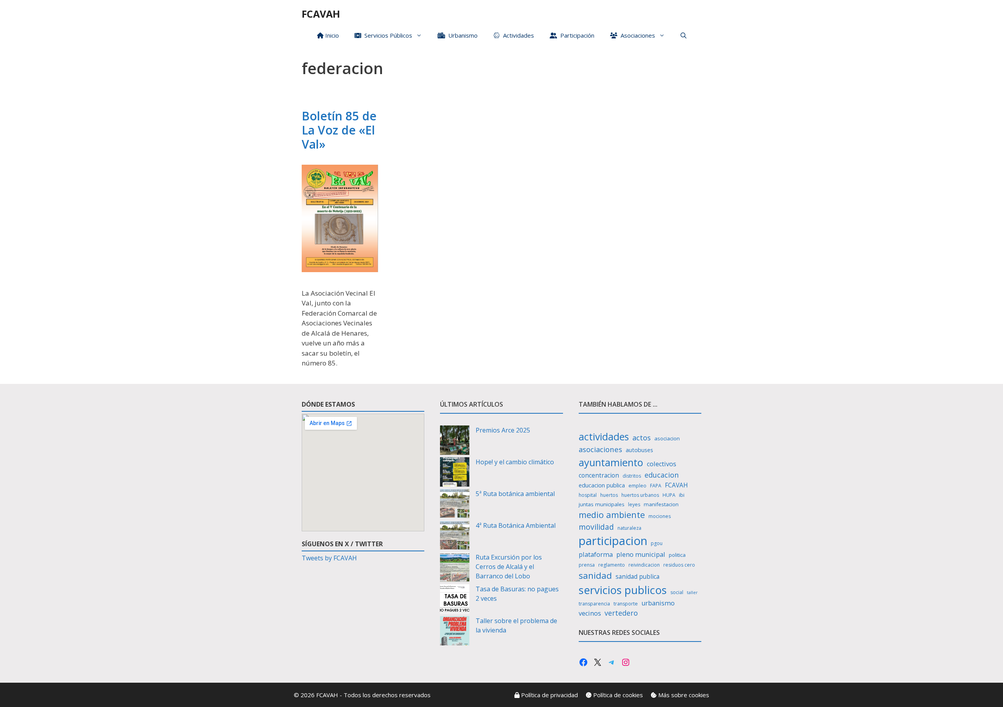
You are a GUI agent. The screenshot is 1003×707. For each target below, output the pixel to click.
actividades (604, 436)
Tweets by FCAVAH (329, 558)
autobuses (639, 450)
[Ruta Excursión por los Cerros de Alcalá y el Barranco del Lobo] (454, 568)
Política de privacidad (549, 695)
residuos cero (679, 565)
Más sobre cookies (683, 695)
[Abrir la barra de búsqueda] (683, 35)
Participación (575, 35)
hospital (588, 495)
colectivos (661, 464)
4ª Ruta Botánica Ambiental (516, 525)
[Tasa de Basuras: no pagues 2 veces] (454, 600)
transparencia (594, 603)
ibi (681, 494)
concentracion (599, 475)
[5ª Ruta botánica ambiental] (454, 505)
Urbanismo (461, 35)
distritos (632, 476)
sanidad (595, 575)
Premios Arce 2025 (503, 430)
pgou (657, 543)
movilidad (596, 527)
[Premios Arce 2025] (454, 441)
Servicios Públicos (386, 35)
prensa (587, 565)
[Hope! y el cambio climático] (454, 473)
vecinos (590, 613)
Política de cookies (617, 695)
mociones (659, 516)
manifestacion (661, 504)
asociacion (667, 438)
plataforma (596, 554)
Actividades (517, 35)
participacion (613, 541)
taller (692, 592)
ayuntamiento (611, 462)
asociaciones (600, 449)
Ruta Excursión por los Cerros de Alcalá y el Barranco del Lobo (509, 566)
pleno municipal (640, 554)
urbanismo (658, 603)
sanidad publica (637, 577)
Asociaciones (636, 35)
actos (641, 437)
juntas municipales (602, 504)
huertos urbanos (640, 495)
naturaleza (629, 528)
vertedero (621, 613)
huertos (609, 495)
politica (677, 554)
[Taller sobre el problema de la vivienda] (454, 632)
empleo (637, 485)
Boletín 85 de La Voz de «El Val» (339, 130)
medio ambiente (612, 514)
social (676, 592)
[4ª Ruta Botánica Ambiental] (454, 537)
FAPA (655, 485)
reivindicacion (644, 565)
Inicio (331, 35)
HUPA (669, 495)
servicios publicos (623, 590)
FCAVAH (321, 13)
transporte (626, 603)
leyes (634, 504)
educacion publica (602, 485)
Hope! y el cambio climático (515, 462)
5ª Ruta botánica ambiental (515, 493)
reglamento (611, 565)
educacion (662, 475)
